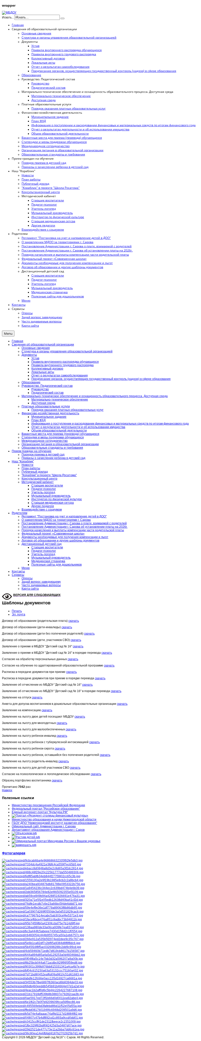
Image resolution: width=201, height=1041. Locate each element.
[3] (41, 947)
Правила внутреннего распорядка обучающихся (65, 361)
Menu (8, 333)
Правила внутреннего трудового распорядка (62, 365)
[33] (42, 1013)
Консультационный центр (39, 478)
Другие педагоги (42, 506)
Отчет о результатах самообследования (59, 375)
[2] (42, 998)
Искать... (8, 17)
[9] (42, 868)
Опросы (27, 578)
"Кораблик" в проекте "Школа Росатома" (49, 475)
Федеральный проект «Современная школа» (53, 533)
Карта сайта (30, 588)
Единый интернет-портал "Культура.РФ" (40, 812)
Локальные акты (42, 372)
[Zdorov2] (41, 864)
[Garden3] (42, 970)
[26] (42, 931)
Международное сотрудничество (45, 441)
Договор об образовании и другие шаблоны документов (60, 540)
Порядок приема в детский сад (43, 454)
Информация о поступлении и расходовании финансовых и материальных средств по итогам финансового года (110, 423)
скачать (73, 621)
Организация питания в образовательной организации (60, 444)
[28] (41, 923)
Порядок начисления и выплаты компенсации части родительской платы (73, 530)
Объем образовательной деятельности (59, 430)
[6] (42, 892)
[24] (42, 1033)
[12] (43, 927)
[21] (42, 900)
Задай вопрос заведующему (41, 581)
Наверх (7, 790)
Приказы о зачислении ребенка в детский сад (53, 458)
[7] (42, 1025)
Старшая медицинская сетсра (52, 502)
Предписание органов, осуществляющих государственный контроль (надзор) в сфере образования (101, 379)
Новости (27, 465)
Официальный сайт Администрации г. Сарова (44, 826)
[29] (41, 1002)
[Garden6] (42, 880)
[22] (42, 1017)
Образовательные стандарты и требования (52, 447)
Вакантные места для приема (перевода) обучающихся (60, 434)
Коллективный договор (47, 368)
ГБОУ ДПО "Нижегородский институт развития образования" (54, 823)
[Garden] (43, 974)
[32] (43, 1029)
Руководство (40, 389)
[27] (43, 872)
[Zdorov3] (43, 951)
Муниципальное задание (48, 416)
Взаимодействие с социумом (42, 509)
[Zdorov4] (43, 986)
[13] (42, 907)
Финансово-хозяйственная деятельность (50, 413)
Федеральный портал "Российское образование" (46, 808)
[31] (42, 982)
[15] (42, 978)
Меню (26, 568)
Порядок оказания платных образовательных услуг (67, 410)
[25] (42, 903)
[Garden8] (43, 884)
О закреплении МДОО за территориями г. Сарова (56, 520)
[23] (43, 888)
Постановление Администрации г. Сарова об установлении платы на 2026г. (74, 526)
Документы (29, 355)
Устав (35, 358)
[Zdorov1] (43, 955)
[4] (43, 994)
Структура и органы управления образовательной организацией (67, 351)
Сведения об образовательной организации (43, 344)
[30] (42, 1006)
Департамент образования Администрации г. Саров (48, 830)
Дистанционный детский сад (42, 544)
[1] (42, 990)
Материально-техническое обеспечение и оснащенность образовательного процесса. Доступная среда (95, 396)
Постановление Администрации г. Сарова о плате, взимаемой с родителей (74, 523)
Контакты (18, 571)
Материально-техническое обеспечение (59, 399)
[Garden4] (42, 919)
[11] (43, 935)
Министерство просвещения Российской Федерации (48, 805)
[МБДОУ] (9, 12)
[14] (42, 958)
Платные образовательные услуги (46, 406)
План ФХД (38, 420)
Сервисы (18, 575)
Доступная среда (43, 403)
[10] (42, 860)
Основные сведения (36, 348)
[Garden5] (42, 915)
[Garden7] (43, 896)
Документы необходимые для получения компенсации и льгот (65, 537)
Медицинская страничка (48, 561)
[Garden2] (42, 962)
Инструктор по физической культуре (56, 499)
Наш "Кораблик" (23, 461)
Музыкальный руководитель (51, 496)
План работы (31, 468)
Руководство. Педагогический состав (47, 386)
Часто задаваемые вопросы (41, 585)
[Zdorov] (43, 939)
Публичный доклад (35, 471)
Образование (31, 382)
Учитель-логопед (43, 492)
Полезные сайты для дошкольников (56, 564)
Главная (17, 341)
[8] (41, 1021)
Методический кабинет (38, 482)
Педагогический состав (47, 392)
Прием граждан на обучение (31, 451)
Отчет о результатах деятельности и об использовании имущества (78, 427)
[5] (43, 911)
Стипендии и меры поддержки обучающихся (53, 437)
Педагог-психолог (43, 489)
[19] (41, 876)
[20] (41, 943)
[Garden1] (43, 966)
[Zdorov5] (42, 1010)
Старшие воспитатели (47, 485)
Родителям (19, 513)
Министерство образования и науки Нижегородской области (54, 819)
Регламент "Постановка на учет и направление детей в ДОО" (64, 516)
